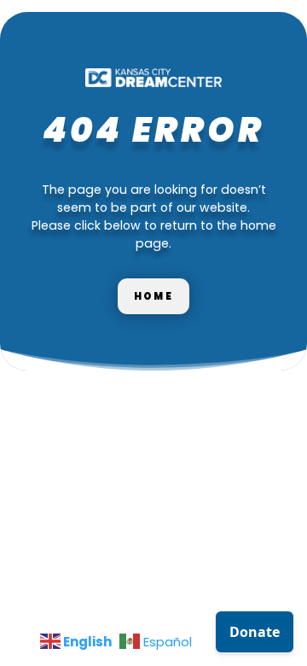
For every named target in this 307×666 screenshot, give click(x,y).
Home (153, 296)
